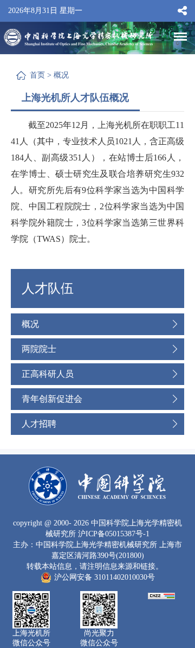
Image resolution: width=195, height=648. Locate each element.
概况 (61, 75)
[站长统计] (161, 595)
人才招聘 (39, 423)
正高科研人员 (48, 373)
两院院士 (39, 349)
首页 (37, 75)
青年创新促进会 (52, 398)
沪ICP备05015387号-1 (114, 534)
